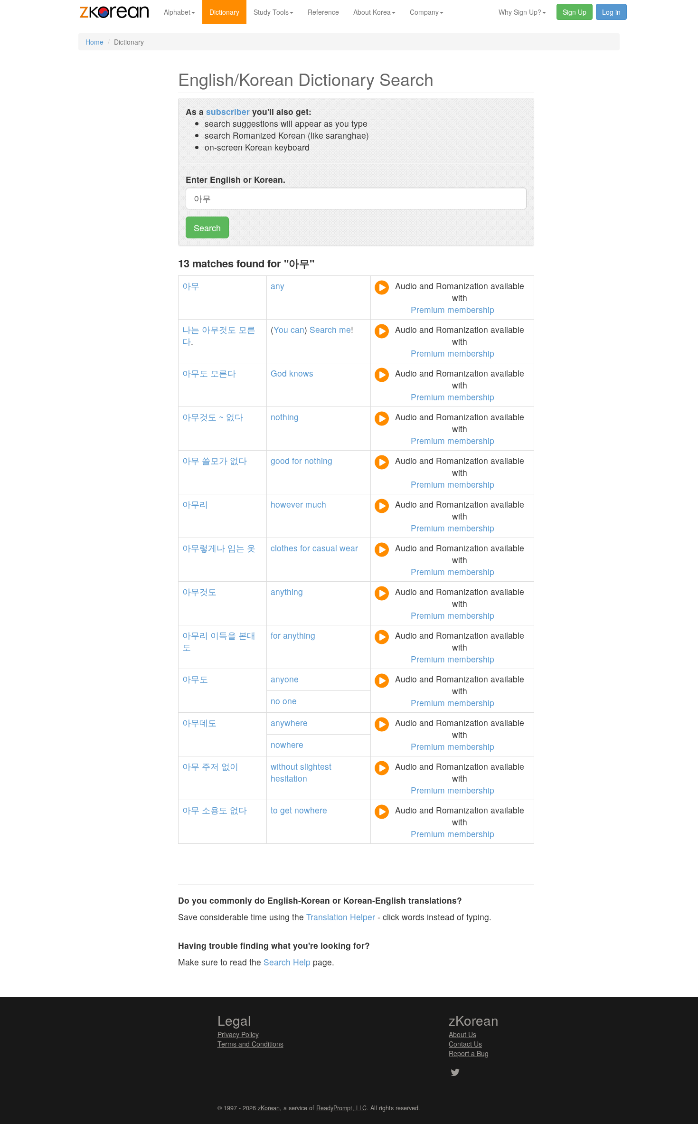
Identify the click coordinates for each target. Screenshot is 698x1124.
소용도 (214, 810)
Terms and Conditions (250, 1043)
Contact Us (465, 1043)
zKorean (269, 1108)
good (280, 460)
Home (94, 42)
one (290, 701)
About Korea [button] (372, 12)
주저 (210, 766)
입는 (236, 548)
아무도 (195, 373)
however (287, 504)
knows (301, 373)
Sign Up (574, 12)
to (274, 810)
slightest (315, 766)
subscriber (228, 111)
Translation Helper (340, 917)
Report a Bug (469, 1053)
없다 (234, 417)
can (297, 329)
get (286, 810)
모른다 (223, 373)
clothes (284, 548)
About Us (462, 1034)
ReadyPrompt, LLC (341, 1108)
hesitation (289, 778)
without (284, 766)
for (297, 460)
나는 (190, 329)
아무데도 (199, 722)
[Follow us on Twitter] (455, 1073)
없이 (229, 766)
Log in (611, 12)
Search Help (287, 962)
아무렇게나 (203, 548)
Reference (323, 12)
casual (324, 548)
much (315, 504)
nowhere (287, 744)
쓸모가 (214, 460)
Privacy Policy (238, 1034)
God (279, 373)
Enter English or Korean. (235, 179)
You (281, 329)
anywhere (289, 722)
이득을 (223, 635)
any (277, 286)
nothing (285, 417)
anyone (285, 679)
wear (349, 548)
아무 (190, 286)
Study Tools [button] (271, 12)
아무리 (195, 504)
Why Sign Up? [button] (520, 12)
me (345, 329)
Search (207, 227)
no (275, 701)
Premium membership (452, 309)
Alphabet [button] (177, 12)
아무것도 (219, 329)
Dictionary (224, 12)
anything (287, 591)
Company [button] (424, 12)
